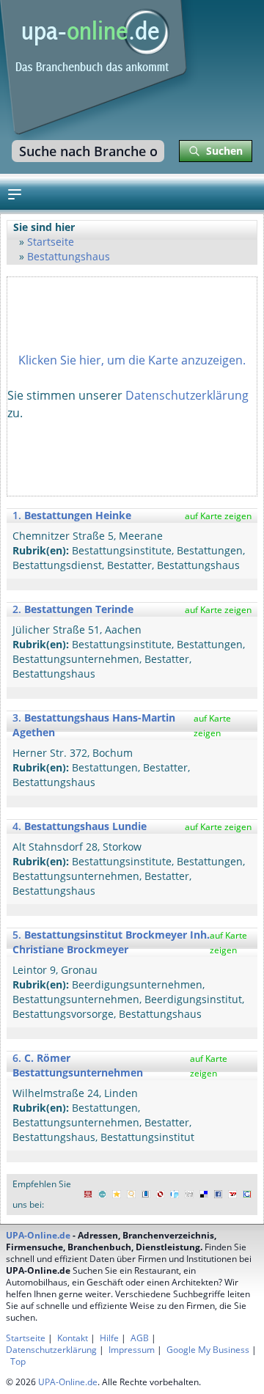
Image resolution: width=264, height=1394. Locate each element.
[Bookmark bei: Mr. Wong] (88, 1195)
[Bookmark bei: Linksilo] (160, 1195)
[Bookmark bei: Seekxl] (131, 1195)
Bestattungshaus (68, 256)
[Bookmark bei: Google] (247, 1195)
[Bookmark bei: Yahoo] (232, 1195)
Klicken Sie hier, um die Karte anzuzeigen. (132, 360)
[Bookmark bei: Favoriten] (116, 1195)
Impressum (132, 1349)
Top (18, 1361)
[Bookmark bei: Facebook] (218, 1195)
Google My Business (207, 1349)
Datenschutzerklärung (187, 395)
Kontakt (72, 1338)
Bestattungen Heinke (77, 515)
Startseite (50, 242)
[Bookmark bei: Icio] (102, 1195)
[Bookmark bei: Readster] (174, 1195)
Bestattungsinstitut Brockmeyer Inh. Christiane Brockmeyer (111, 942)
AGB (140, 1338)
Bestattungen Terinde (78, 609)
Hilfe (109, 1338)
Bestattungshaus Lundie (85, 826)
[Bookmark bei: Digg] (189, 1195)
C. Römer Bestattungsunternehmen (77, 1065)
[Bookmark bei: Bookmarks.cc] (146, 1195)
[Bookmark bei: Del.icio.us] (203, 1195)
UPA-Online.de (38, 1235)
